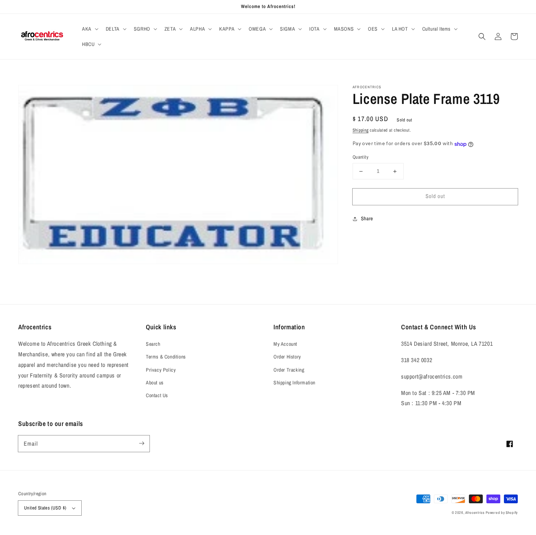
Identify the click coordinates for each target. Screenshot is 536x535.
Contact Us (157, 395)
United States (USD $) (45, 508)
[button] (89, 28)
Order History (287, 356)
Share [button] (367, 218)
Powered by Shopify (502, 512)
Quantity (360, 157)
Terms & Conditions (166, 356)
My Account (285, 344)
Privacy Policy (161, 370)
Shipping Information (294, 382)
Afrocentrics (474, 512)
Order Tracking (288, 370)
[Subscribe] (141, 443)
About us (155, 382)
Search (153, 344)
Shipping (361, 130)
